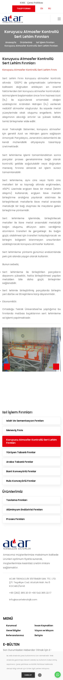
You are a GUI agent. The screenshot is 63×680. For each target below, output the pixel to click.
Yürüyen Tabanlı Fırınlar (21, 452)
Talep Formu (24, 8)
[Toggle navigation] (59, 19)
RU (49, 8)
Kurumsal (11, 625)
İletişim (39, 635)
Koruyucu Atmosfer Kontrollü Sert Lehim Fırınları (31, 45)
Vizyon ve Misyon (44, 630)
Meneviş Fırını (14, 430)
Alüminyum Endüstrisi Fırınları (24, 509)
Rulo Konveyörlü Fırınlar (21, 481)
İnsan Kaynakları (44, 625)
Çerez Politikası (35, 2)
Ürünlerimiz (26, 42)
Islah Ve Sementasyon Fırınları (25, 420)
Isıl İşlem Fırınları (45, 42)
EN (42, 8)
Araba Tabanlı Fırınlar (19, 462)
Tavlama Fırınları (16, 500)
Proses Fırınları (15, 519)
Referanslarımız (15, 635)
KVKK (22, 2)
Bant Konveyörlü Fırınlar (21, 471)
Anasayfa (10, 42)
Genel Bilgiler (13, 630)
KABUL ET (28, 675)
